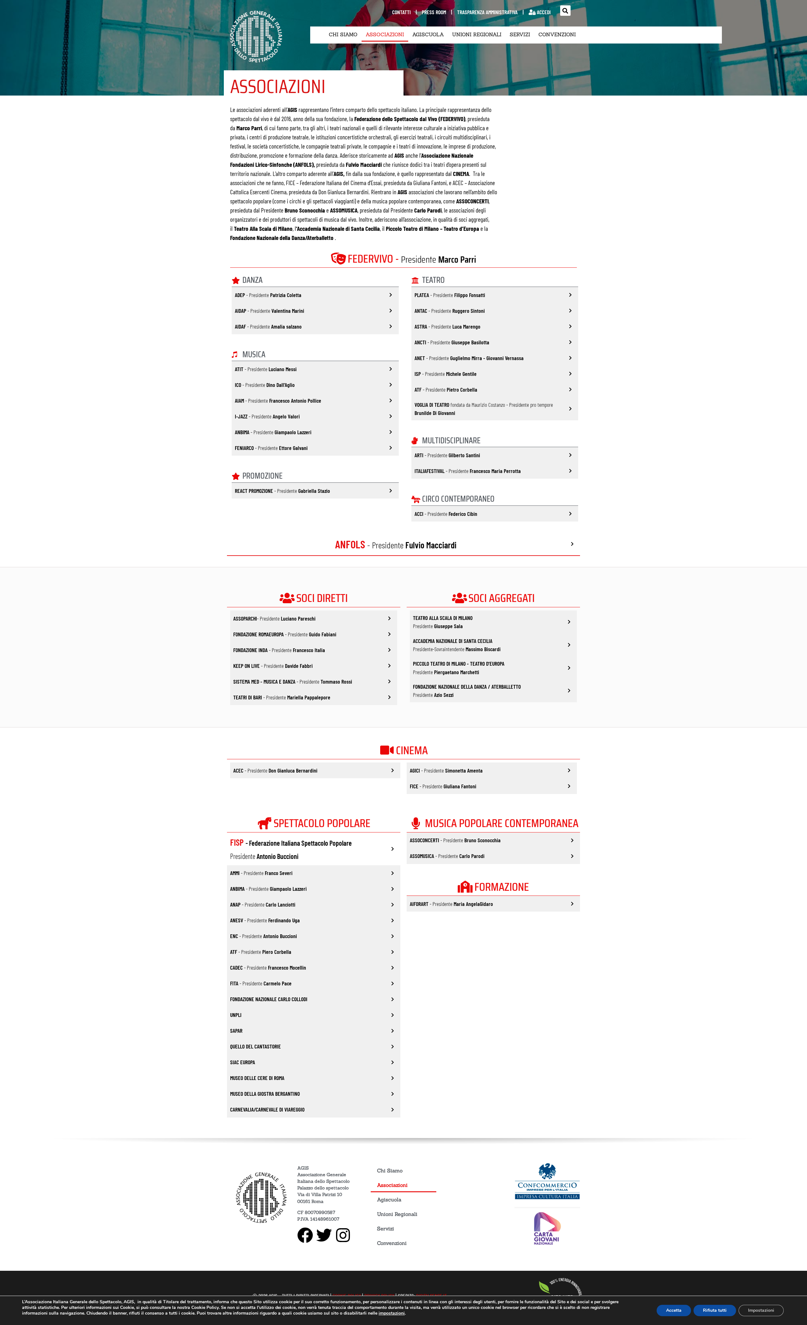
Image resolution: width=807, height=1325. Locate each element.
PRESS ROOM (434, 12)
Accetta (674, 1310)
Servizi (520, 34)
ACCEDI (543, 12)
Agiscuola (428, 34)
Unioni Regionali (477, 34)
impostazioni (392, 1313)
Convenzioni (557, 34)
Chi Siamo (343, 34)
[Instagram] (343, 1235)
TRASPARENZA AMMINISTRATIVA (487, 12)
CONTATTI (401, 12)
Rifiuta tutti (715, 1310)
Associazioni (385, 34)
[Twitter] (324, 1235)
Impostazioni (761, 1310)
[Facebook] (305, 1235)
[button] (565, 10)
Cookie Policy (205, 1307)
